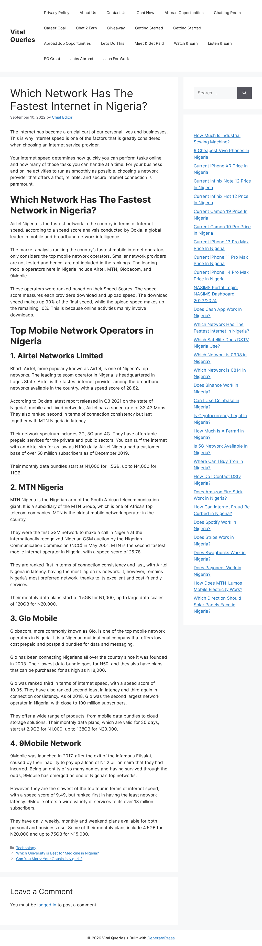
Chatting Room (227, 12)
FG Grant (52, 58)
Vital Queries (22, 35)
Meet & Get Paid (149, 43)
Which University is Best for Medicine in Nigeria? (57, 853)
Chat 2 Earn (86, 28)
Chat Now (145, 12)
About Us (88, 12)
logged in (46, 904)
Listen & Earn (220, 43)
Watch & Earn (186, 43)
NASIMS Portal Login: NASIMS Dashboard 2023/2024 (216, 294)
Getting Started (149, 28)
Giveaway (116, 28)
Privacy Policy (56, 12)
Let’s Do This (112, 43)
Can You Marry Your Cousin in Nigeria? (49, 859)
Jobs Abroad (81, 58)
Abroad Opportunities (184, 12)
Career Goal (55, 28)
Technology (26, 848)
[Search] (244, 93)
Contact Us (116, 12)
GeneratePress (161, 938)
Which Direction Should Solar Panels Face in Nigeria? (217, 605)
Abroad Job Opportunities (67, 43)
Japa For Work (116, 58)
